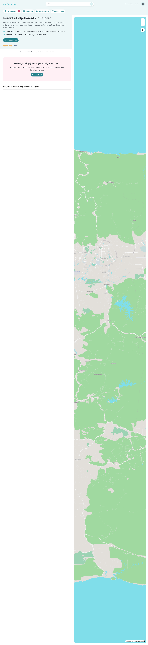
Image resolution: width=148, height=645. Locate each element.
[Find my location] (143, 30)
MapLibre (128, 641)
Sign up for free (11, 40)
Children (29, 11)
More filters (59, 11)
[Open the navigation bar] (143, 4)
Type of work (12, 11)
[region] (110, 330)
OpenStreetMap (138, 641)
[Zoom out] (143, 24)
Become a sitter (131, 4)
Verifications (43, 11)
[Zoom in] (143, 20)
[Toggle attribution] (144, 641)
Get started (37, 75)
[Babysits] (9, 4)
